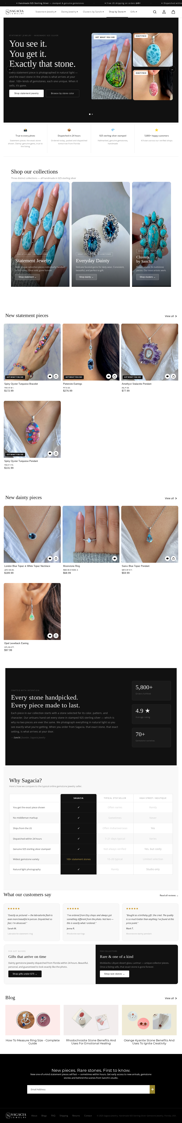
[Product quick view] (56, 376)
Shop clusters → (148, 277)
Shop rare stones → (114, 974)
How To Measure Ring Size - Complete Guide (33, 1042)
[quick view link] (50, 376)
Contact (88, 1115)
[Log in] (164, 12)
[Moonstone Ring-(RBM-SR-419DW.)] (91, 534)
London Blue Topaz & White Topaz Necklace (27, 566)
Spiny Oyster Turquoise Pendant (21, 461)
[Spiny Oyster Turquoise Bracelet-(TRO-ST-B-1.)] (32, 352)
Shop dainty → (86, 277)
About (34, 1115)
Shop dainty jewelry (24, 93)
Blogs (44, 1115)
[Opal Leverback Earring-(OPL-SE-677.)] (32, 611)
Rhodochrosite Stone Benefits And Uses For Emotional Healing (91, 1042)
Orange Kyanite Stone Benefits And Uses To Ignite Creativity (149, 1042)
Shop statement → (27, 277)
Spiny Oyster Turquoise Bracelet (21, 384)
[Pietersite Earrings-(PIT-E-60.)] (91, 352)
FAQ (53, 1115)
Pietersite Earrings (72, 384)
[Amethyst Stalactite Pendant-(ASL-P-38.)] (149, 352)
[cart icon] (173, 12)
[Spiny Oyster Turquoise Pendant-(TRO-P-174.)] (32, 429)
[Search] (154, 12)
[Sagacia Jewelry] (14, 12)
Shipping (64, 1115)
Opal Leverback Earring (16, 643)
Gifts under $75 (55, 93)
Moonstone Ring (71, 566)
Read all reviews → (169, 895)
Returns (76, 1115)
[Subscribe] (152, 1089)
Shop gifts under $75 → (25, 974)
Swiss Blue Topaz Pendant (135, 566)
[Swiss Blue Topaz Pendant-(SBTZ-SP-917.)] (149, 534)
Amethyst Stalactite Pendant (136, 384)
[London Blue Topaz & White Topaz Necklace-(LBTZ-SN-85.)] (32, 534)
